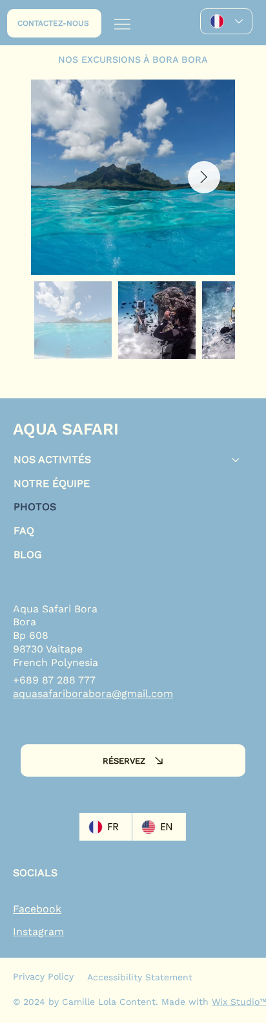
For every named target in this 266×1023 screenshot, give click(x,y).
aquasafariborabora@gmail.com (93, 693)
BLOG (28, 554)
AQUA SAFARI (66, 429)
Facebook (37, 909)
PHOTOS (35, 507)
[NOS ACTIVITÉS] (236, 460)
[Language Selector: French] (226, 21)
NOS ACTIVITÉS (52, 459)
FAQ (24, 530)
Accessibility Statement (139, 977)
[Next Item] (204, 177)
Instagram (38, 931)
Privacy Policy (43, 976)
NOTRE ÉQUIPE (52, 483)
